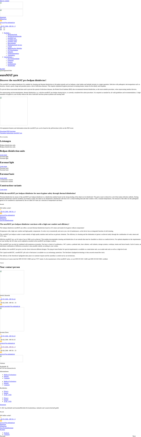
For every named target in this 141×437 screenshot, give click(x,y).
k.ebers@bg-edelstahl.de (7, 343)
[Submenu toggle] (10, 33)
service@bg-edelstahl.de (7, 22)
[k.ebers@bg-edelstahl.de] (1, 341)
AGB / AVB (7, 395)
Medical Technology (10, 375)
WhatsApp (3, 19)
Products (6, 433)
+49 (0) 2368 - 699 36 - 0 (7, 26)
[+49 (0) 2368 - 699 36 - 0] (1, 24)
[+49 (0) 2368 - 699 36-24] (1, 297)
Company (7, 378)
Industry (6, 376)
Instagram (3, 17)
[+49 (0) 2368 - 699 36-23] (1, 334)
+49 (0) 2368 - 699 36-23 (7, 336)
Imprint (6, 393)
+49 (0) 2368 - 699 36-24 (7, 299)
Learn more (3, 155)
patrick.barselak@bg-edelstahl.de (10, 306)
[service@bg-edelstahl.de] (1, 21)
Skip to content (4, 1)
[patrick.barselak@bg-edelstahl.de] (1, 304)
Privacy (6, 391)
